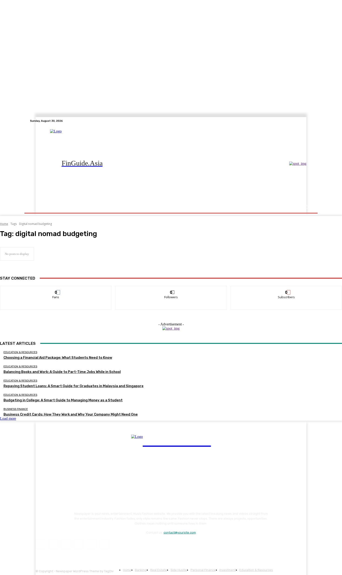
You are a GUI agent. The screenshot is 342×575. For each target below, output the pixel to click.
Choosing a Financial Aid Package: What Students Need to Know (57, 357)
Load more (8, 418)
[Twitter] (298, 121)
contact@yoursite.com (180, 532)
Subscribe (286, 289)
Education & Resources (20, 352)
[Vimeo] (303, 121)
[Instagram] (292, 121)
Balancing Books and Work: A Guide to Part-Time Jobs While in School (62, 372)
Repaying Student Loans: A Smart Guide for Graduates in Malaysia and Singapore (73, 386)
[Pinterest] (79, 544)
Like (56, 289)
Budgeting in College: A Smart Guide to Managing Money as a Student (63, 400)
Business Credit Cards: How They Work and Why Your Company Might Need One (70, 414)
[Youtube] (309, 121)
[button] (306, 207)
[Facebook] (287, 121)
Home (4, 224)
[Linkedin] (66, 544)
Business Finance (15, 409)
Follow (171, 289)
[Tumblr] (92, 544)
